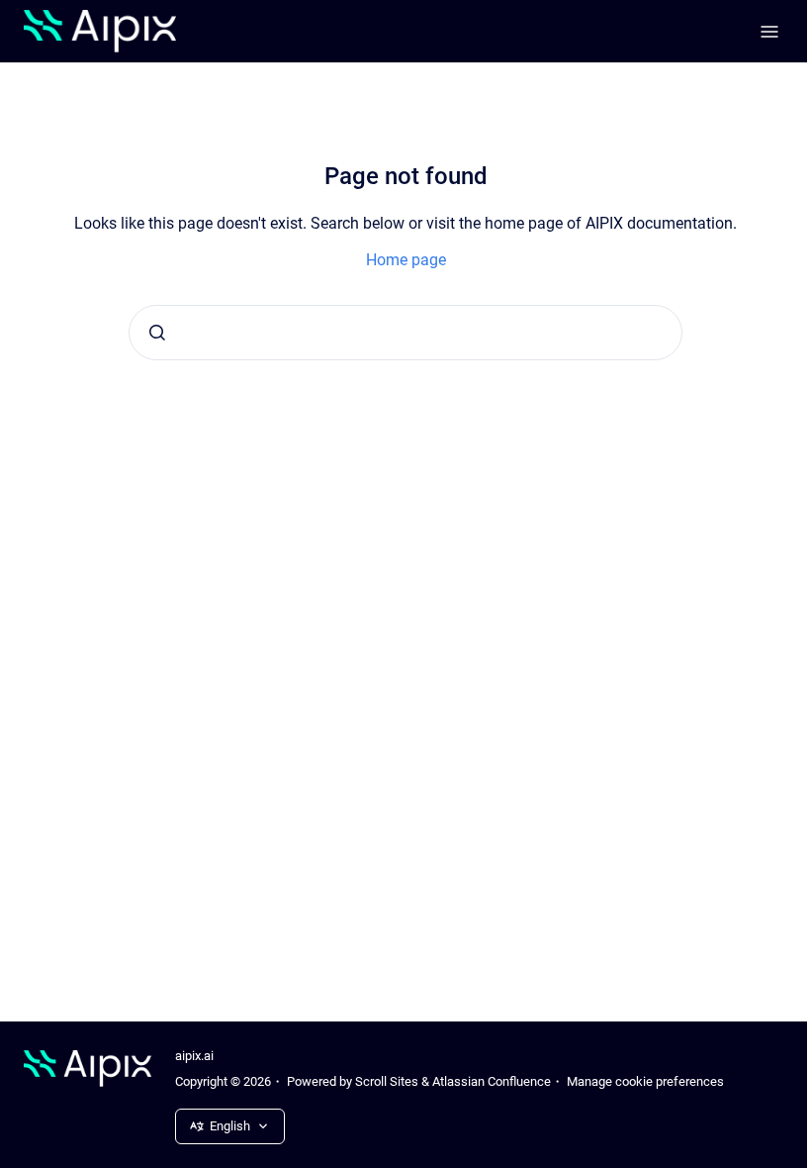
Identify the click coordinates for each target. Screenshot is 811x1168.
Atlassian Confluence (491, 1081)
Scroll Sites (386, 1081)
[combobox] (405, 332)
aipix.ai (194, 1055)
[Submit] (157, 332)
